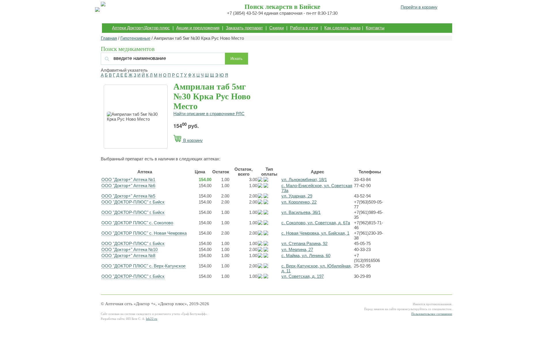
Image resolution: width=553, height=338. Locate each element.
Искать (236, 58)
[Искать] (164, 58)
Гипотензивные (135, 38)
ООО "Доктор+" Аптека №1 (128, 179)
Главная (109, 38)
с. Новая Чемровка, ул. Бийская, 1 (315, 233)
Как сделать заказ (342, 27)
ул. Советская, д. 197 (302, 276)
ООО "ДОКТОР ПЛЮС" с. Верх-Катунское (143, 265)
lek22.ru (151, 318)
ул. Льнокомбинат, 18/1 (304, 179)
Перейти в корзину (419, 7)
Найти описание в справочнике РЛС (209, 113)
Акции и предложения (197, 27)
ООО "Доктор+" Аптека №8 (128, 255)
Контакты (375, 27)
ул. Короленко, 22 (299, 202)
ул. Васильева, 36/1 (301, 212)
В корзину (192, 140)
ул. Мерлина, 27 (297, 249)
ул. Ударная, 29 (296, 195)
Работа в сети (304, 27)
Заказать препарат (244, 27)
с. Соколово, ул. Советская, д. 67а (315, 222)
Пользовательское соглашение (431, 314)
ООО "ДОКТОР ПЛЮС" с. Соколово (137, 222)
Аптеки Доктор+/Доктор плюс (141, 27)
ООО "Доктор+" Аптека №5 (128, 195)
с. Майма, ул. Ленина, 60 (305, 255)
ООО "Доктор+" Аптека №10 (129, 249)
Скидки (276, 27)
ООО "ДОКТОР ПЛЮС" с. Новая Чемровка (144, 233)
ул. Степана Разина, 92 (304, 243)
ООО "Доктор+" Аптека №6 (128, 185)
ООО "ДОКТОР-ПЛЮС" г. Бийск (132, 202)
